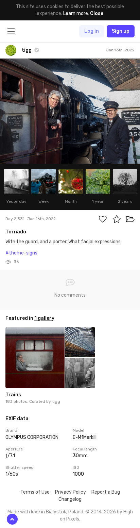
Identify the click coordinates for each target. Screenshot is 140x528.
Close (96, 13)
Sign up (120, 31)
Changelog (70, 499)
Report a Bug (105, 492)
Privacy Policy (70, 492)
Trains (13, 395)
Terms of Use (35, 492)
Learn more (75, 13)
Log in (91, 31)
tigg (56, 401)
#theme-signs (21, 253)
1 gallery (44, 318)
